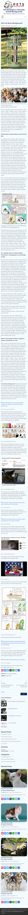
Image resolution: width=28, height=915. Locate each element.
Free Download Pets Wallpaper (7, 759)
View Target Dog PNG (7, 859)
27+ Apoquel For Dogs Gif (6, 734)
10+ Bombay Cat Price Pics (14, 715)
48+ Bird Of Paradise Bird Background (8, 738)
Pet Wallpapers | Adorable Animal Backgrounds (14, 11)
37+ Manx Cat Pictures (7, 825)
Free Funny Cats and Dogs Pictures (8, 761)
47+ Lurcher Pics (12, 723)
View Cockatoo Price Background (16, 701)
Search (3, 692)
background (8, 675)
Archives (3, 749)
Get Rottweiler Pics (12, 708)
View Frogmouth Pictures (6, 736)
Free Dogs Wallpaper (11, 673)
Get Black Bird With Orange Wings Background (11, 741)
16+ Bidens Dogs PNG (6, 893)
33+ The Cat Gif (4, 743)
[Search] (25, 17)
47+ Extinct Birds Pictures (8, 790)
